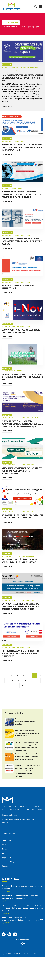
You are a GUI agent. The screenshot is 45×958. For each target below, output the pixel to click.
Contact (5, 866)
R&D (28, 235)
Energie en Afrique (9, 862)
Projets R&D (6, 858)
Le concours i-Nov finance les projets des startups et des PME (21, 331)
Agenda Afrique (33, 67)
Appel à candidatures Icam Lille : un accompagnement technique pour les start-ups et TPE (27, 756)
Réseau (4, 849)
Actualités (6, 67)
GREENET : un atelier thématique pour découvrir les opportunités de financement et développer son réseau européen (27, 746)
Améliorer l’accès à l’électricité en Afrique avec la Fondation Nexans (19, 560)
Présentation (6, 840)
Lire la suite (7, 106)
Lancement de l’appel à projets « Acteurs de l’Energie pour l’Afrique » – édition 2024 (22, 78)
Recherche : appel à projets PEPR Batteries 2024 (18, 286)
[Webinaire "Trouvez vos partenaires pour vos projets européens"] (9, 722)
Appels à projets (9, 70)
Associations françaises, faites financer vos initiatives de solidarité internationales (22, 471)
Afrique (15, 67)
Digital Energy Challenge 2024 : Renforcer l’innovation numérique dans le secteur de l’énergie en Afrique (22, 424)
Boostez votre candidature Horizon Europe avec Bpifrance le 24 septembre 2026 (27, 733)
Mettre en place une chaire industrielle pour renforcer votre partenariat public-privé (22, 653)
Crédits (35, 954)
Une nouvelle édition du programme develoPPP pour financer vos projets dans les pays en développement (20, 606)
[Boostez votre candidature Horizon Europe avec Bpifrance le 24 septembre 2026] (9, 733)
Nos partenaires (24, 70)
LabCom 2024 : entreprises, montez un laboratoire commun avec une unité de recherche (22, 241)
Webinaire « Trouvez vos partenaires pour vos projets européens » (25, 721)
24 (38, 681)
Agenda (23, 67)
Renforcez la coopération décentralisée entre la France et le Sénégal (22, 516)
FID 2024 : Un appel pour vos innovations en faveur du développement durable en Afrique (22, 377)
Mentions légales (26, 954)
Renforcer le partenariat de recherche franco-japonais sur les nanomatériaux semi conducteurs (22, 147)
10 (25, 681)
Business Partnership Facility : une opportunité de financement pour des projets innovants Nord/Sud (21, 194)
